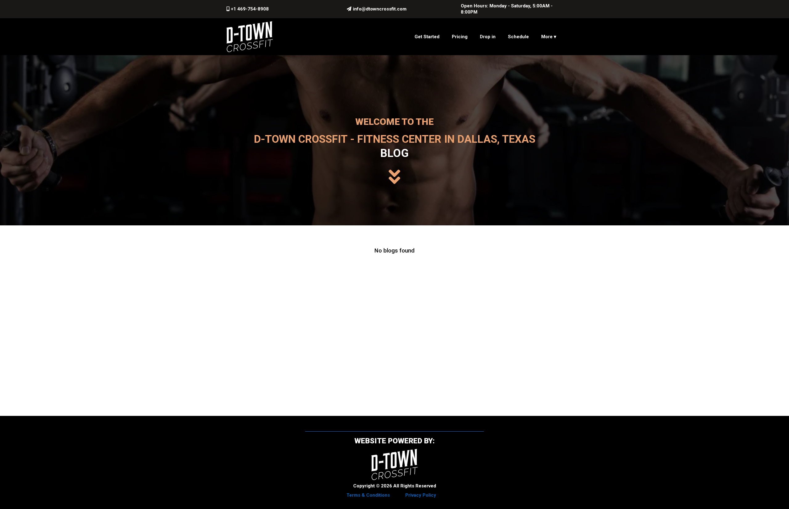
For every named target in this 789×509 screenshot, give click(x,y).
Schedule (518, 36)
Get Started (427, 36)
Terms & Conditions (368, 495)
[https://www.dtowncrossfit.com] (250, 36)
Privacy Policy (420, 495)
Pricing (460, 36)
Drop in (488, 36)
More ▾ (548, 36)
